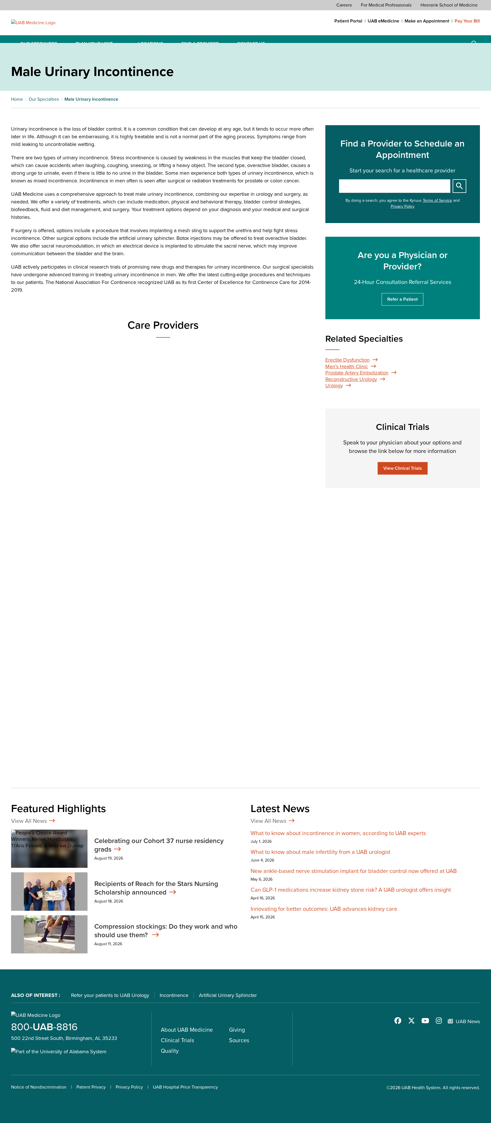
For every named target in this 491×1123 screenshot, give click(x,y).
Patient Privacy (91, 1087)
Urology (334, 385)
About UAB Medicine (187, 1029)
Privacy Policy (403, 206)
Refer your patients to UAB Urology (110, 995)
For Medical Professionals (386, 5)
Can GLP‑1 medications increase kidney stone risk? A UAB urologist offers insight (351, 889)
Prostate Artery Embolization (356, 372)
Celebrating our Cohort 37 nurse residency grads (159, 845)
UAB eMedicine (383, 21)
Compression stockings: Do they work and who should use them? (166, 930)
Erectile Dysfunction (347, 360)
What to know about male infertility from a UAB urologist (320, 852)
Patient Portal (348, 21)
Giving (237, 1029)
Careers (344, 5)
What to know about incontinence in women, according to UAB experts (338, 833)
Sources (239, 1040)
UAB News (468, 1021)
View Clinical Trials (402, 468)
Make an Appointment (427, 21)
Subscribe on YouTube (425, 1020)
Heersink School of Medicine (449, 5)
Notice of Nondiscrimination (38, 1087)
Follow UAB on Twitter (411, 1020)
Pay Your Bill (467, 21)
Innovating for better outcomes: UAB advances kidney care (324, 908)
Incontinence (174, 995)
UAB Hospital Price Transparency (185, 1087)
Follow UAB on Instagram (438, 1020)
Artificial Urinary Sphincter (228, 995)
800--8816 (44, 1026)
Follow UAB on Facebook (397, 1020)
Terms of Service (437, 200)
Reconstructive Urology (351, 379)
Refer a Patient (402, 299)
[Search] (459, 186)
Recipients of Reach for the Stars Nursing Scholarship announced (156, 888)
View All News (29, 821)
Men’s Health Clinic (346, 366)
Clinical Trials (177, 1040)
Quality (170, 1050)
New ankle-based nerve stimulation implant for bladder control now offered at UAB (354, 871)
